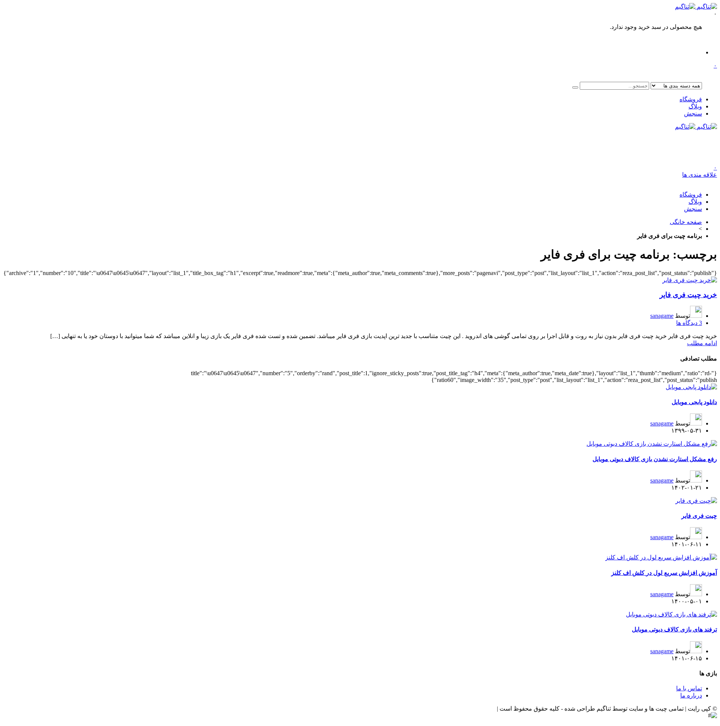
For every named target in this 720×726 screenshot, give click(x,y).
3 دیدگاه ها (689, 323)
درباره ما (691, 695)
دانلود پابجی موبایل (694, 402)
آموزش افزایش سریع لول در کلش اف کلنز (664, 573)
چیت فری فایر (699, 516)
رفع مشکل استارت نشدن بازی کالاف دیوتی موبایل (654, 459)
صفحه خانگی (686, 222)
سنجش (693, 113)
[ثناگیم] (696, 6)
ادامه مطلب (702, 343)
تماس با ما (689, 688)
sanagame (662, 316)
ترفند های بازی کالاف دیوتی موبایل (674, 629)
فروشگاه (691, 99)
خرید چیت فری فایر (688, 295)
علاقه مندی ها (699, 171)
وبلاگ (695, 106)
